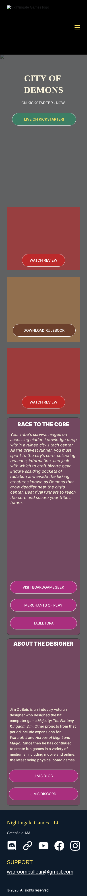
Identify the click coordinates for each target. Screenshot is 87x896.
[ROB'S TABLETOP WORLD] (43, 371)
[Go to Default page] (28, 846)
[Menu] (77, 27)
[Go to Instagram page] (75, 846)
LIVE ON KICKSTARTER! (44, 119)
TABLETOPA (43, 623)
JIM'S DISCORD (43, 794)
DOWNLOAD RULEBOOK (44, 330)
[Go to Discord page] (12, 846)
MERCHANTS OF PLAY (43, 605)
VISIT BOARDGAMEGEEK (43, 587)
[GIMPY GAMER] (43, 230)
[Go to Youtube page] (43, 846)
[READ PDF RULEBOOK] (43, 299)
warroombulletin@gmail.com (40, 872)
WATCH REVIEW (43, 260)
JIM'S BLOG (43, 776)
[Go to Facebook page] (59, 846)
